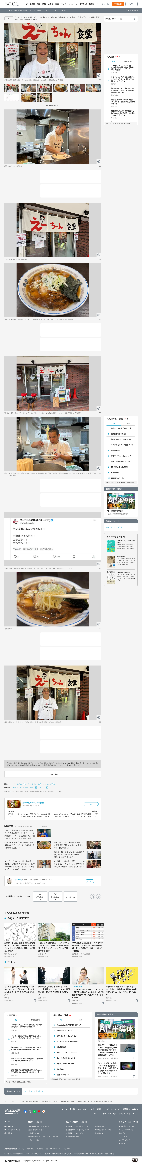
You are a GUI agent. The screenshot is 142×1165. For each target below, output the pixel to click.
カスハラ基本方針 (96, 1154)
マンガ (63, 4)
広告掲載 (67, 1149)
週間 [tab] (128, 423)
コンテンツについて (126, 1130)
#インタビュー (33, 784)
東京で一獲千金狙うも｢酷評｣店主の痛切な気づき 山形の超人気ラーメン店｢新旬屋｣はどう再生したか (69, 854)
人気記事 (111, 57)
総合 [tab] (113, 61)
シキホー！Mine (34, 1140)
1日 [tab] (114, 423)
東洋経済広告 (100, 1126)
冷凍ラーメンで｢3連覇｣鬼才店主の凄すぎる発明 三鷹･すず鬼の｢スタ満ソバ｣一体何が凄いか (69, 845)
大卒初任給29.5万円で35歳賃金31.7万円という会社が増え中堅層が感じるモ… (123, 102)
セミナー (72, 4)
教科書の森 (99, 1133)
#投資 (113, 527)
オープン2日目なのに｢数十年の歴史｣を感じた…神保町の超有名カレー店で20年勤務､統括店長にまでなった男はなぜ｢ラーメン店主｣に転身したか (19, 865)
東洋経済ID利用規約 (81, 1154)
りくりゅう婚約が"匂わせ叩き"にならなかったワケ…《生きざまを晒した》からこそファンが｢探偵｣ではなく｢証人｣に (19, 991)
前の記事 (11, 811)
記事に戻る (8, 18)
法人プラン (123, 1136)
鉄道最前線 (115, 473)
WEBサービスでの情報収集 (14, 1154)
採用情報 (40, 1149)
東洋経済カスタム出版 (103, 1130)
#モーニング (47, 784)
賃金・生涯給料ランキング (120, 461)
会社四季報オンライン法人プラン (78, 1130)
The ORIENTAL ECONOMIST (38, 1126)
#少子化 (119, 527)
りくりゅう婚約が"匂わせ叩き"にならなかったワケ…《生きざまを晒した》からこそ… (123, 79)
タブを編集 (133, 10)
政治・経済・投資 (21, 10)
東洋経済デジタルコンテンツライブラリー (43, 1136)
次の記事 (94, 811)
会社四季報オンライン (36, 1130)
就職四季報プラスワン (119, 434)
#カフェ (42, 787)
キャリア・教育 (36, 10)
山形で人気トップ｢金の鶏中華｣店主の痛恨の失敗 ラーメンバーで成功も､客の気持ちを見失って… (19, 845)
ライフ (46, 10)
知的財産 (47, 1154)
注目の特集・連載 (113, 489)
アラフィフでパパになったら (121, 456)
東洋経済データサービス (74, 1133)
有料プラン (123, 1133)
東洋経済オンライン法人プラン (77, 1126)
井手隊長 (18, 880)
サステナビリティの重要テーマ (122, 445)
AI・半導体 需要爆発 (115, 511)
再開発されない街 (117, 478)
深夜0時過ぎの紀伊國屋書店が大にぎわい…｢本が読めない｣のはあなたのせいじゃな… (123, 113)
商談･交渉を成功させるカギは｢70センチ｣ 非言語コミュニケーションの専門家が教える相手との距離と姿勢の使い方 (54, 991)
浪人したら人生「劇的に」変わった (123, 428)
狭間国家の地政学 (123, 572)
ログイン (131, 4)
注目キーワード (112, 521)
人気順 (50, 4)
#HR (107, 527)
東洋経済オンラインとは (113, 19)
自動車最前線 (116, 450)
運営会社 (30, 1149)
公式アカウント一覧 (53, 1149)
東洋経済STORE (34, 1133)
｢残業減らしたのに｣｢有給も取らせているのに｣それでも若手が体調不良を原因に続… (122, 90)
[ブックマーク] (92, 896)
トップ (25, 4)
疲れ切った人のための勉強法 (126, 542)
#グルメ (19, 784)
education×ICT (9, 1126)
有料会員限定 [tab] (128, 61)
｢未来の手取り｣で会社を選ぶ (121, 439)
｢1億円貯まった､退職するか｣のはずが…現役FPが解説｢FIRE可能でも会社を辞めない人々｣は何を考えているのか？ (121, 991)
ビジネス (9, 10)
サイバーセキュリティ (12, 1130)
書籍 (90, 4)
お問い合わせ (109, 1154)
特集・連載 (41, 4)
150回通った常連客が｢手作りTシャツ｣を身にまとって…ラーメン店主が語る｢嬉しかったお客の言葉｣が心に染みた (69, 864)
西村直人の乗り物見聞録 (119, 467)
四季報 (82, 4)
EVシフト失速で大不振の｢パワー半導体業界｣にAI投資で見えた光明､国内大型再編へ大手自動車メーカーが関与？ (108, 1068)
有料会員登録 (118, 4)
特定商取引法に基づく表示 (61, 1154)
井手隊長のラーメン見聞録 (33, 803)
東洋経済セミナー (72, 1136)
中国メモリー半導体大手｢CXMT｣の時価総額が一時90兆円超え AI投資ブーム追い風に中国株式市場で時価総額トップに (108, 1050)
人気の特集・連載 (115, 419)
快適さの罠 (121, 556)
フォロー (91, 804)
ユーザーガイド (124, 1140)
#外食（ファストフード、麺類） (23, 787)
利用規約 (122, 1143)
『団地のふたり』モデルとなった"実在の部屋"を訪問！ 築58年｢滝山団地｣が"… (122, 68)
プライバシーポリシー (33, 1154)
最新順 (32, 4)
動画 (57, 4)
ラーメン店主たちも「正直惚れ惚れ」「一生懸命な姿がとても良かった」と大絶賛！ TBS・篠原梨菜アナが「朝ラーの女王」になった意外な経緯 (19, 834)
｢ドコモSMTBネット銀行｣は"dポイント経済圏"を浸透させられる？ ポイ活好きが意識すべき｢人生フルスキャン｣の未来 (88, 993)
